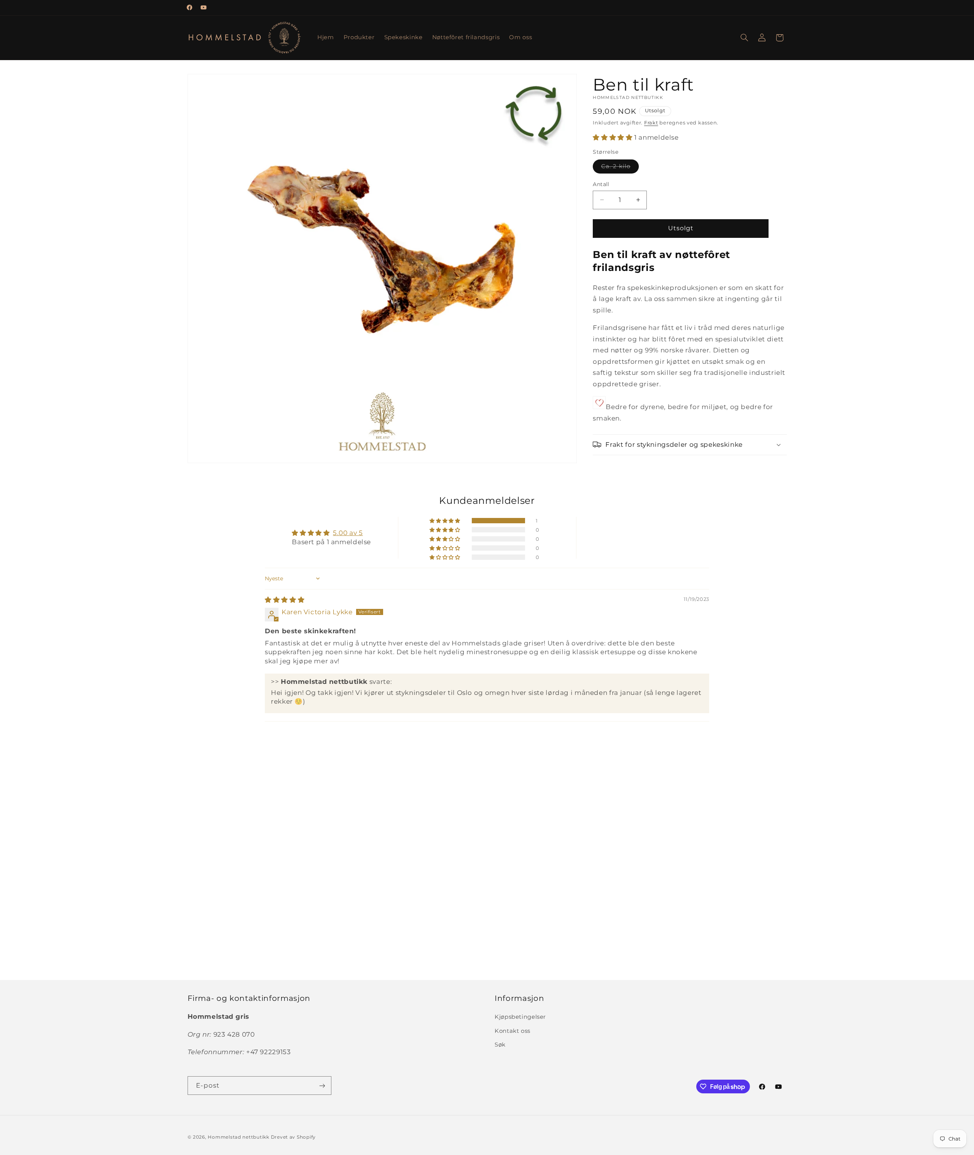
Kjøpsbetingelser (520, 1016)
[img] (284, 600)
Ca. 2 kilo (620, 168)
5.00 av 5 (348, 533)
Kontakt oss (512, 1031)
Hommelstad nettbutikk (238, 1137)
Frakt (651, 123)
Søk (500, 1044)
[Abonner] (322, 1085)
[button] (744, 37)
